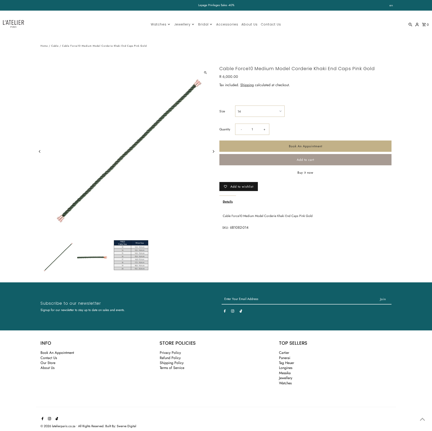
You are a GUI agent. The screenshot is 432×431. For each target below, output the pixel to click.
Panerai (284, 357)
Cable (55, 46)
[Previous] (40, 151)
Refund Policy (170, 357)
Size (222, 111)
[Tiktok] (241, 311)
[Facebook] (225, 311)
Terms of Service (172, 367)
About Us (249, 24)
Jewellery (182, 24)
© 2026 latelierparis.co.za (58, 426)
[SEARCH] (410, 24)
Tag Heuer (286, 362)
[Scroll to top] (422, 419)
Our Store (47, 362)
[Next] (213, 151)
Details (228, 202)
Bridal (203, 24)
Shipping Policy (172, 362)
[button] (228, 94)
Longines (285, 367)
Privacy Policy (170, 352)
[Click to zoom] (205, 72)
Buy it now (305, 173)
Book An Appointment (305, 146)
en (391, 5)
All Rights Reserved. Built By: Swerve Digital (107, 426)
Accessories (227, 24)
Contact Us (271, 24)
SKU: (225, 227)
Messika (285, 373)
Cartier (284, 352)
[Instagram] (232, 311)
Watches (158, 24)
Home (44, 46)
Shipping (247, 85)
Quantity (224, 129)
